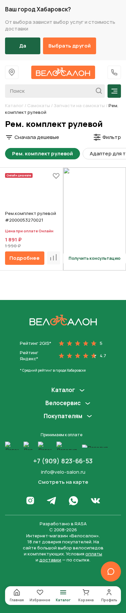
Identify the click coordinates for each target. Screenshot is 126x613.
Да (22, 45)
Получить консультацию (95, 258)
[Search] (96, 91)
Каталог (14, 105)
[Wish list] (56, 175)
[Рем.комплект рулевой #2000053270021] (32, 193)
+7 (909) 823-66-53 (63, 461)
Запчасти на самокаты (79, 105)
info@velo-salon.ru (63, 471)
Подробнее (24, 257)
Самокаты (38, 105)
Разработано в (63, 524)
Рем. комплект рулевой (42, 153)
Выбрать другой (69, 45)
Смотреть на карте (63, 482)
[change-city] (11, 72)
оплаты (93, 554)
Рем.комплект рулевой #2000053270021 (30, 216)
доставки (50, 560)
